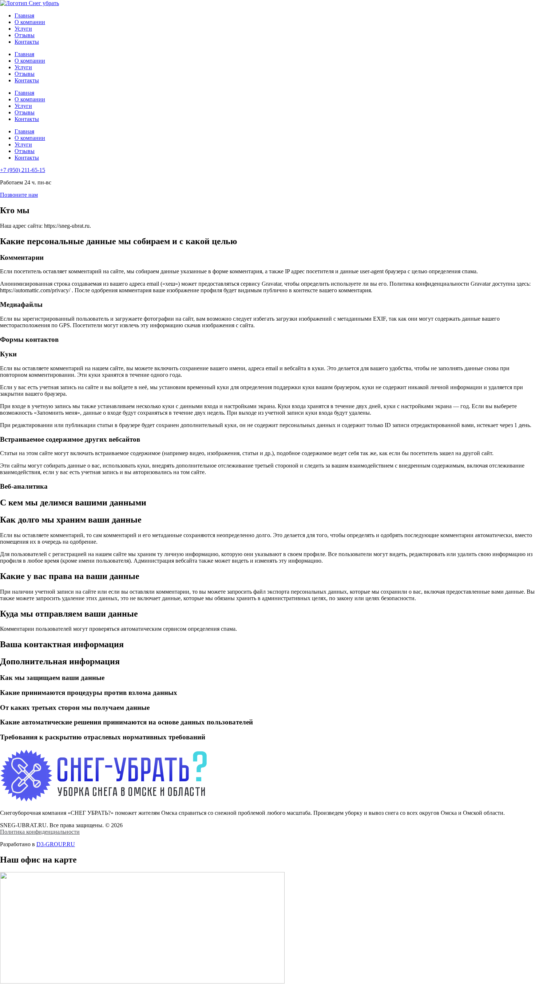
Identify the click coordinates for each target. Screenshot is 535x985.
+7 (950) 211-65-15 (22, 170)
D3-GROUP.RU (55, 844)
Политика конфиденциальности (40, 832)
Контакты (27, 42)
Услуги (23, 29)
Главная (24, 15)
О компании (30, 22)
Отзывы (25, 35)
